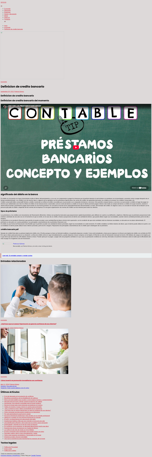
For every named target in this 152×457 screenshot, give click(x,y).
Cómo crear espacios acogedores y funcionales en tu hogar (22, 435)
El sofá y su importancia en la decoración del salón (20, 419)
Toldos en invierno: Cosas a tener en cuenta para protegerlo (23, 407)
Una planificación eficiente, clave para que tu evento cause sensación (26, 423)
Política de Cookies (10, 450)
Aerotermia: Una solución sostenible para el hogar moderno (22, 403)
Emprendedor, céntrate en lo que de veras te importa (20, 424)
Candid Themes (36, 455)
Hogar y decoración (10, 14)
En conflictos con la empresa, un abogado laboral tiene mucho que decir (26, 426)
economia (4, 82)
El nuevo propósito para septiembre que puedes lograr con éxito (24, 431)
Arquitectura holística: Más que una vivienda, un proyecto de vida (24, 421)
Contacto (7, 19)
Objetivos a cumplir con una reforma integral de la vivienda (22, 417)
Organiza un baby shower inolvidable (15, 437)
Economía (7, 9)
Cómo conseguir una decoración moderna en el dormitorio (22, 412)
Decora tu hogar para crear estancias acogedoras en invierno (23, 405)
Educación (7, 10)
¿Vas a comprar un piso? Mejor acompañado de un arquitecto (23, 408)
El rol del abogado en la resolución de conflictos (19, 396)
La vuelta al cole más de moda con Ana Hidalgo (19, 430)
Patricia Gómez (19, 91)
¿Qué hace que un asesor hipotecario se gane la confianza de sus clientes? (28, 324)
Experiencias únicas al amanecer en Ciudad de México (21, 428)
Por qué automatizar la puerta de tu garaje (17, 414)
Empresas (7, 12)
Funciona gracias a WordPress (10, 455)
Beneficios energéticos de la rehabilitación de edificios (21, 398)
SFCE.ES (3, 2)
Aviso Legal (8, 449)
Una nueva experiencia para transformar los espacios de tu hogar (24, 438)
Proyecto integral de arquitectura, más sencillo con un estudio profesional (27, 415)
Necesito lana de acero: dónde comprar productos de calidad (23, 401)
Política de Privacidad (11, 447)
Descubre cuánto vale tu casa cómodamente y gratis (20, 433)
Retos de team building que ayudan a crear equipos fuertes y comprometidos (28, 400)
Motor (6, 16)
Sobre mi (7, 17)
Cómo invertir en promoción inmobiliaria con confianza (21, 380)
